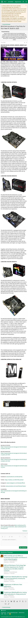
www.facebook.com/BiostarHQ (14, 476)
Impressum (3, 612)
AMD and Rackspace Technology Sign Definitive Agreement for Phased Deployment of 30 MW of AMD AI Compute (15, 567)
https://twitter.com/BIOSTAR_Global (14, 480)
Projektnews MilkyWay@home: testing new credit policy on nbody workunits (15, 593)
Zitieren (25, 531)
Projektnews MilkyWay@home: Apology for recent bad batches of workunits (15, 577)
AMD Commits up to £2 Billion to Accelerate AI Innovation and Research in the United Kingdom (15, 557)
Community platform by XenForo (13, 616)
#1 (26, 42)
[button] (2, 536)
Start (5, 614)
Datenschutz (21, 612)
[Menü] (2, 1)
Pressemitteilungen (13, 560)
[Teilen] (25, 42)
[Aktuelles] (23, 1)
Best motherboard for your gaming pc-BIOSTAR (13, 525)
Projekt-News (11, 579)
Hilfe (2, 614)
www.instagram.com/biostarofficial (16, 483)
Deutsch (4, 610)
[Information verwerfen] (25, 5)
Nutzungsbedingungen (12, 612)
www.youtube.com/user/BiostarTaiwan (16, 486)
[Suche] (26, 1)
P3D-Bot (5, 579)
